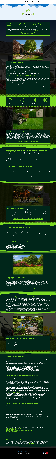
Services (22, 1)
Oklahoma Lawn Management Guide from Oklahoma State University (19, 430)
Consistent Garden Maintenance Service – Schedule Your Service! (28, 347)
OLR (18, 451)
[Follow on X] (45, 453)
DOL (23, 451)
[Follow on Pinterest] (47, 453)
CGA (21, 451)
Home (17, 1)
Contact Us (28, 1)
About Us (34, 1)
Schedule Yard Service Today (28, 33)
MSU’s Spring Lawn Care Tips (11, 431)
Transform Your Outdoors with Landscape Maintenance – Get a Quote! (28, 218)
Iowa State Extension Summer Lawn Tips (13, 428)
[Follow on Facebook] (43, 453)
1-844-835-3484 (35, 30)
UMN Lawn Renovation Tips (11, 429)
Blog (39, 1)
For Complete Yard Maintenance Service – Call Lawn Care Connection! (28, 92)
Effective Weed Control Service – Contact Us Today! (28, 141)
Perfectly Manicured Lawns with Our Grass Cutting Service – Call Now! (28, 288)
